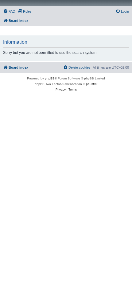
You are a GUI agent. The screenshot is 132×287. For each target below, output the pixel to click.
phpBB (50, 78)
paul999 (92, 84)
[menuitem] (9, 11)
